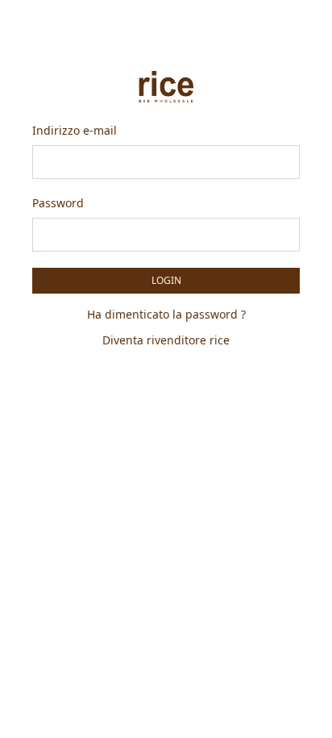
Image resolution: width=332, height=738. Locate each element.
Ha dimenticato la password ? (166, 314)
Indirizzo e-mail (74, 130)
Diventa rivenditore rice (166, 340)
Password (58, 203)
